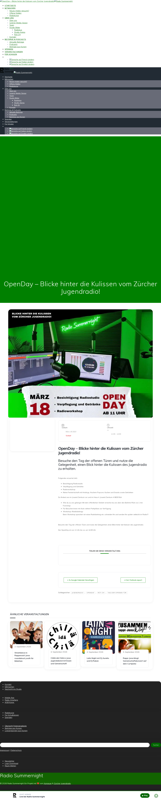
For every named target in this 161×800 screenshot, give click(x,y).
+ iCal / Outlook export (133, 580)
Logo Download (11, 763)
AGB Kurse (9, 702)
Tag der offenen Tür (117, 593)
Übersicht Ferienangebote (16, 726)
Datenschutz (16, 750)
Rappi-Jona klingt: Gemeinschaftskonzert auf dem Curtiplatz (134, 661)
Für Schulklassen (12, 715)
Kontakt (12, 37)
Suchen (156, 745)
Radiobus (18, 30)
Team (11, 25)
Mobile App (9, 697)
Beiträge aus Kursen (18, 46)
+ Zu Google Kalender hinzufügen (80, 580)
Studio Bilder (14, 27)
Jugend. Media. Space (18, 23)
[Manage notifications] (156, 796)
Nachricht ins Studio (13, 689)
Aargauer (48, 783)
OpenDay (90, 593)
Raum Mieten (10, 766)
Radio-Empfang (11, 700)
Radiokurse (14, 15)
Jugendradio (77, 593)
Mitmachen (10, 8)
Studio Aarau (19, 32)
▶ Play (145, 795)
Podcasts (13, 44)
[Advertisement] (32, 434)
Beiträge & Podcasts (15, 39)
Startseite (10, 5)
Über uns (9, 18)
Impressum (4, 750)
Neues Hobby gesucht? (19, 11)
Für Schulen (11, 54)
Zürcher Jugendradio (62, 783)
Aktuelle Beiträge (16, 42)
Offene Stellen (15, 13)
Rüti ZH (17, 34)
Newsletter (9, 761)
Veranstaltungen (14, 52)
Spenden (9, 49)
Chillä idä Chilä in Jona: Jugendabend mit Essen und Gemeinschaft (61, 661)
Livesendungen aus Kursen (16, 730)
